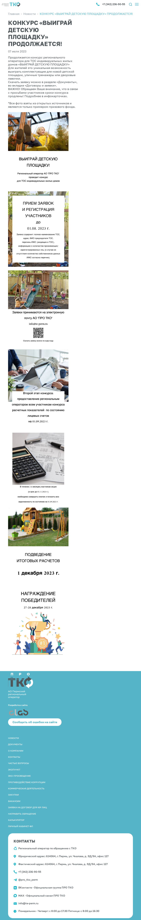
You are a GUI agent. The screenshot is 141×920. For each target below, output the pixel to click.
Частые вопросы (18, 763)
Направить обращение (22, 813)
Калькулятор (16, 820)
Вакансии (14, 801)
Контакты (14, 757)
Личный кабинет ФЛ (20, 826)
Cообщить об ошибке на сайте (34, 722)
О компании (15, 750)
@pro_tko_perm (28, 879)
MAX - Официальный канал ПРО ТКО (41, 895)
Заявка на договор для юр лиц (27, 807)
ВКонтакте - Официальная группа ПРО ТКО (45, 887)
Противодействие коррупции (26, 782)
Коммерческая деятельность (26, 788)
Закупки (13, 794)
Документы (15, 744)
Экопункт (14, 769)
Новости (13, 738)
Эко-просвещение (19, 775)
